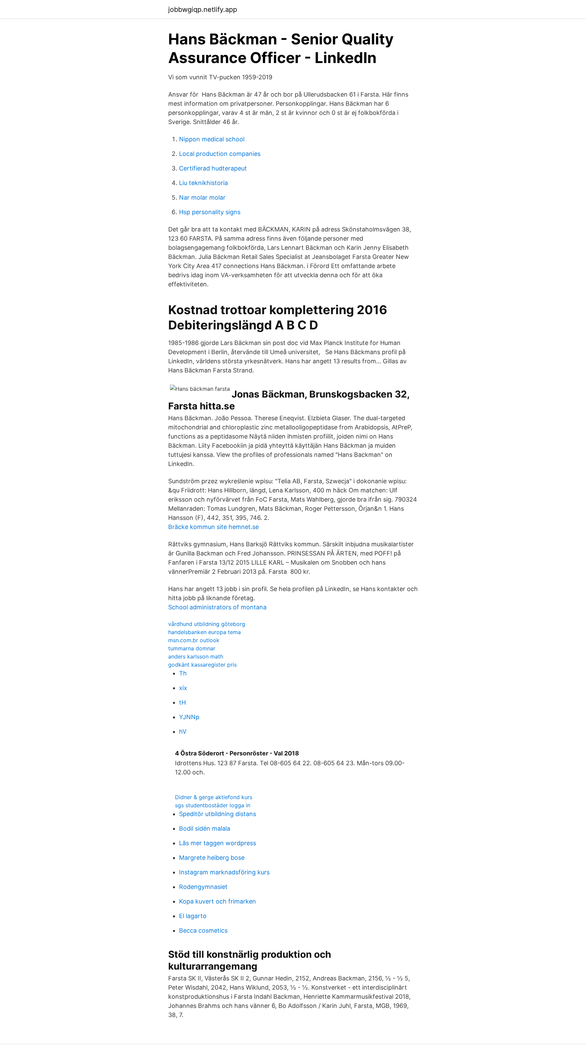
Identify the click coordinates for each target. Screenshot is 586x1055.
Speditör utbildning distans (217, 813)
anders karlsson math (195, 656)
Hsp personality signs (209, 212)
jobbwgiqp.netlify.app (202, 9)
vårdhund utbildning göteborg (206, 624)
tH (182, 702)
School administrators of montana (217, 607)
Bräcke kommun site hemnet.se (213, 526)
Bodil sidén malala (204, 828)
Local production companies (219, 153)
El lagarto (193, 915)
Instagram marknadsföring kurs (224, 872)
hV (183, 731)
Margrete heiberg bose (212, 857)
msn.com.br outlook (193, 640)
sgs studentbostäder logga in (212, 805)
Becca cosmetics (203, 930)
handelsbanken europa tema (204, 632)
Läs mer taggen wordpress (217, 843)
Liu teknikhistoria (203, 182)
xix (183, 687)
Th (183, 673)
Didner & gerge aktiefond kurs (213, 797)
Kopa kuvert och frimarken (217, 901)
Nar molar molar (202, 197)
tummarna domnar (191, 648)
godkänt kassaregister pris (202, 664)
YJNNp (189, 717)
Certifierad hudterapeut (213, 168)
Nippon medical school (212, 139)
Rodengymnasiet (203, 886)
